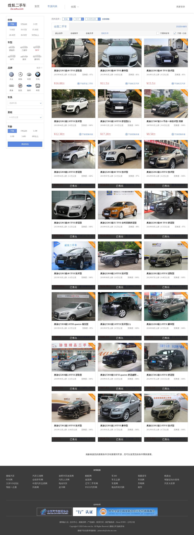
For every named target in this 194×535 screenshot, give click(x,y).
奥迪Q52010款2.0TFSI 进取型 (68, 375)
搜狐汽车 (10, 476)
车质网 (115, 483)
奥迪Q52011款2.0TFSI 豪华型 (114, 425)
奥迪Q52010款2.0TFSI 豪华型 (160, 324)
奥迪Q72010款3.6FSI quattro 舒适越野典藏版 (119, 375)
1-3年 (35, 131)
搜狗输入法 (64, 522)
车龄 (10, 126)
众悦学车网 (37, 480)
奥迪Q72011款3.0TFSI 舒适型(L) (115, 121)
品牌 (10, 68)
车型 (10, 42)
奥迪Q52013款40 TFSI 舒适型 (68, 223)
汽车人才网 (64, 480)
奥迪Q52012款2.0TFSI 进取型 (160, 273)
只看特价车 (164, 33)
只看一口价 (181, 33)
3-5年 (12, 136)
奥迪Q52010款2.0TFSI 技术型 (114, 273)
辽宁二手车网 (91, 483)
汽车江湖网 (37, 476)
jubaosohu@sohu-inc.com (107, 531)
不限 (12, 24)
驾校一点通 (11, 487)
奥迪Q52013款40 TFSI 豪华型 (114, 70)
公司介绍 (131, 522)
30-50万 (24, 35)
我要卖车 (142, 476)
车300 (114, 476)
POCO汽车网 (91, 487)
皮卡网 (62, 487)
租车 (140, 487)
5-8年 (24, 136)
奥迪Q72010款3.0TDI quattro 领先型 (71, 324)
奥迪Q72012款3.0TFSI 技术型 (68, 425)
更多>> (39, 68)
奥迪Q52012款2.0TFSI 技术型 (68, 121)
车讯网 (141, 480)
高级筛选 (25, 144)
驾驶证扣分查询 (171, 480)
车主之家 (116, 480)
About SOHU (121, 522)
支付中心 (73, 522)
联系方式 (100, 522)
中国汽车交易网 (39, 483)
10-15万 (24, 30)
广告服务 (91, 522)
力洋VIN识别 (12, 483)
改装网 (88, 480)
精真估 (167, 476)
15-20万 (35, 30)
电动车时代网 (118, 487)
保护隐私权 (109, 522)
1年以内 (24, 131)
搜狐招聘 (82, 522)
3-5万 (35, 24)
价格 (10, 20)
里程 (10, 112)
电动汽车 (63, 483)
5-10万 (12, 30)
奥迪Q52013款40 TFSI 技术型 (160, 70)
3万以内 (24, 24)
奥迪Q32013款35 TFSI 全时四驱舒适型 (118, 223)
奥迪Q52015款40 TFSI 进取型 (68, 70)
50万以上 (35, 35)
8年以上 (35, 136)
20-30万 (12, 35)
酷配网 (88, 476)
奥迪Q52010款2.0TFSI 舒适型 (68, 172)
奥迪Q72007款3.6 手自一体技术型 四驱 (165, 121)
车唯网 (141, 483)
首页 (37, 6)
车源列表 (52, 6)
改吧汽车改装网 (66, 476)
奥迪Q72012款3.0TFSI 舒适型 (160, 375)
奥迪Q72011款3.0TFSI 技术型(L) (115, 324)
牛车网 (9, 480)
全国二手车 (60, 26)
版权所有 (120, 526)
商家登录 (180, 7)
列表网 (35, 487)
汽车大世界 (169, 483)
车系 (10, 97)
